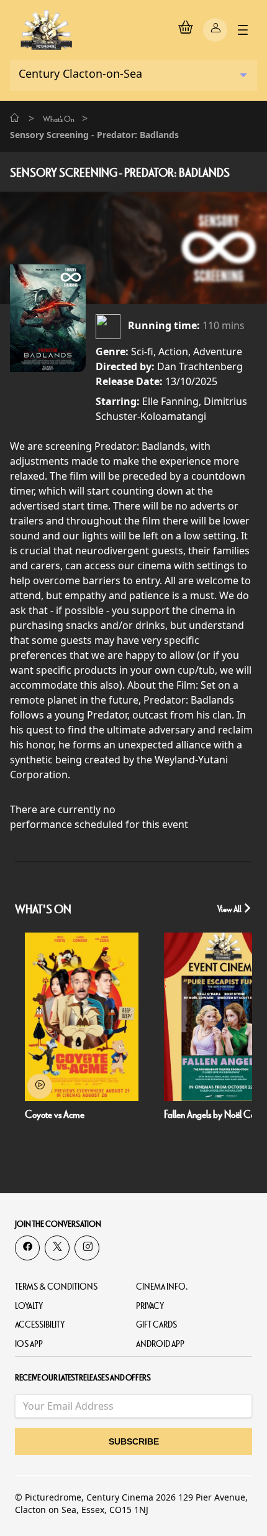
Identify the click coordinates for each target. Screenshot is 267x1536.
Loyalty (29, 1306)
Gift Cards (156, 1324)
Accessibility (40, 1324)
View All (230, 909)
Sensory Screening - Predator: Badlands (120, 173)
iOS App (29, 1344)
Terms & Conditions (56, 1287)
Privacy (150, 1306)
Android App (160, 1344)
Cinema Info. (162, 1287)
